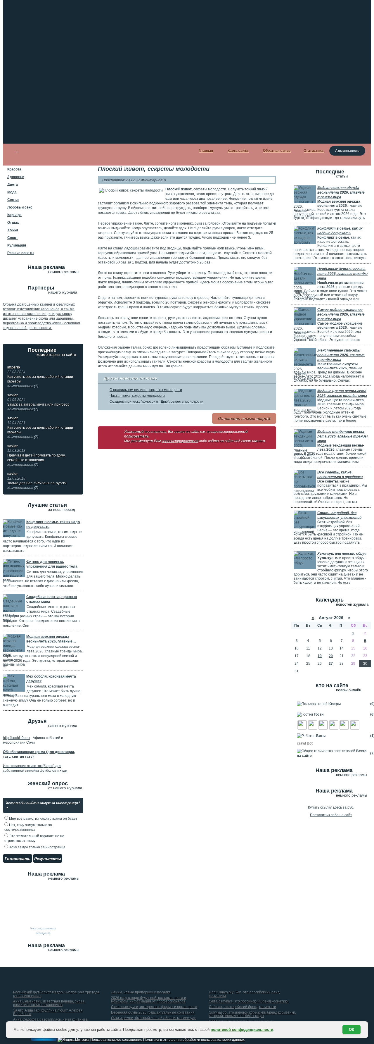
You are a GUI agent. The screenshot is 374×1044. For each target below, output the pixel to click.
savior (12, 395)
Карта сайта (238, 151)
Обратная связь (276, 151)
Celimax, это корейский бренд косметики (242, 1007)
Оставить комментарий (244, 418)
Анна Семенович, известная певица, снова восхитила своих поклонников (48, 1003)
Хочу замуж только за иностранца (36, 847)
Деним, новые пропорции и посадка (141, 992)
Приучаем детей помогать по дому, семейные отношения (36, 460)
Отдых (13, 222)
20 (331, 656)
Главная (206, 151)
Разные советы (20, 253)
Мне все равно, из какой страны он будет (42, 818)
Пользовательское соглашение (116, 1040)
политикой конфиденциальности (242, 1029)
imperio (13, 367)
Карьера (14, 215)
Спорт (12, 238)
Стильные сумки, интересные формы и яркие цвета (154, 1007)
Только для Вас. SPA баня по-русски (37, 485)
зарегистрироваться (180, 441)
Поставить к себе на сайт (331, 815)
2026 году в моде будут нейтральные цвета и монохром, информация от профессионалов (148, 999)
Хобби (12, 230)
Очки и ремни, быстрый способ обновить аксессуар (153, 1018)
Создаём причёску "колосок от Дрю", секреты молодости (156, 401)
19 (320, 656)
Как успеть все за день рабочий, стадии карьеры (40, 381)
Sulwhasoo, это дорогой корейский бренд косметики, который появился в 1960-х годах (252, 1014)
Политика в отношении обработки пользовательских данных (194, 1040)
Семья (13, 200)
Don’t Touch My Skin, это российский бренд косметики (244, 994)
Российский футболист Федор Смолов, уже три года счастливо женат (56, 994)
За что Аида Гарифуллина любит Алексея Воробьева (48, 1012)
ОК (351, 1029)
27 (331, 663)
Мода (12, 192)
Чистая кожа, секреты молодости (137, 396)
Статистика (313, 151)
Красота (14, 169)
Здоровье (15, 177)
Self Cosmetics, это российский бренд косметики (249, 1001)
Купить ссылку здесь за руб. (331, 807)
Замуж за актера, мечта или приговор (38, 406)
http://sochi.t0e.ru (16, 738)
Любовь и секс (19, 207)
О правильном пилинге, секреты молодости (146, 390)
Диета (12, 184)
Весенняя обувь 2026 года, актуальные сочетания (153, 1012)
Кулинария (16, 245)
